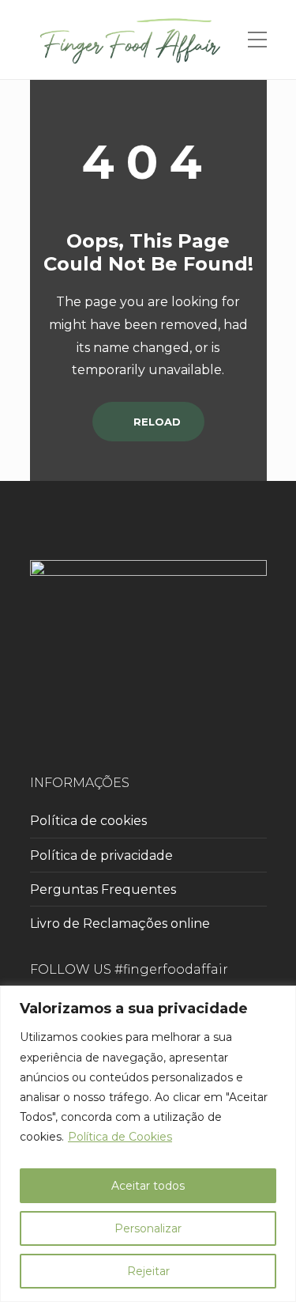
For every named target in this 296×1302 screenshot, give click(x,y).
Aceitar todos (148, 1186)
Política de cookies (88, 820)
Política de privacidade (101, 855)
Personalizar (148, 1228)
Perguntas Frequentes (103, 889)
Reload (155, 421)
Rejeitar (148, 1271)
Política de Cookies (120, 1137)
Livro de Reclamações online (120, 923)
